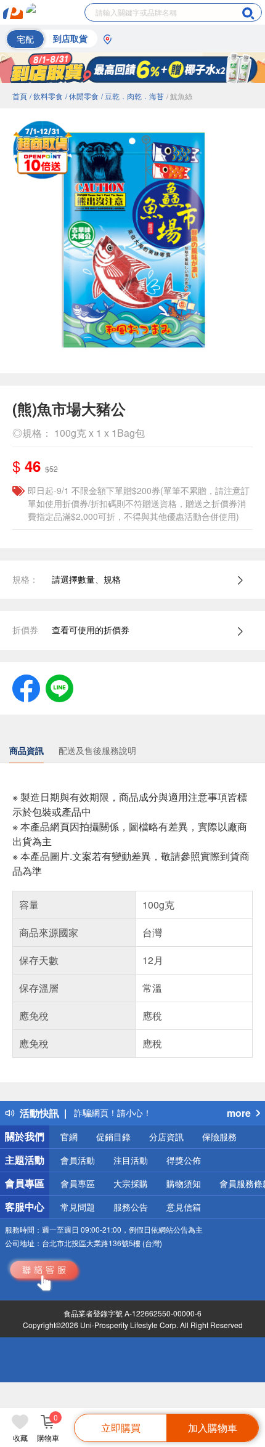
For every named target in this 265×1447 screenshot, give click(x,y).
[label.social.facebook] (26, 687)
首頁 (19, 96)
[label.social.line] (59, 687)
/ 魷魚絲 (179, 96)
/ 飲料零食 (46, 96)
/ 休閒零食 (82, 96)
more (239, 1113)
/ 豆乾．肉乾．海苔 (132, 96)
